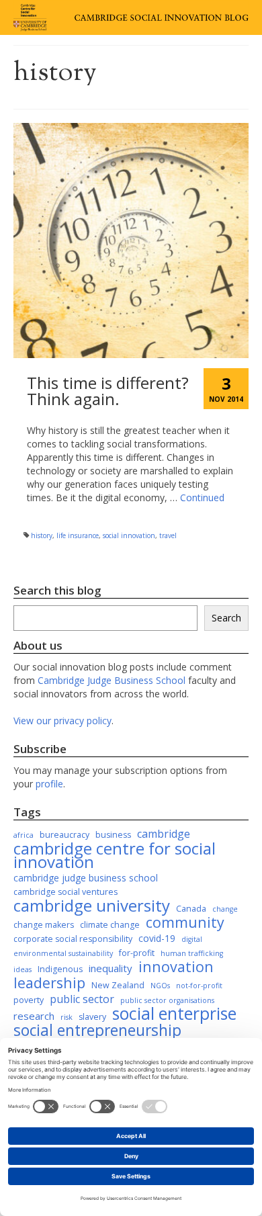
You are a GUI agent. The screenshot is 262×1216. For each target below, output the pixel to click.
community (185, 922)
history (41, 535)
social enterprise (174, 1013)
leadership (49, 983)
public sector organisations (167, 1000)
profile (49, 783)
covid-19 (156, 938)
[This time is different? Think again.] (131, 239)
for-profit (137, 953)
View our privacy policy (62, 720)
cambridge (163, 833)
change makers (43, 924)
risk (66, 1017)
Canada (191, 908)
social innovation (129, 535)
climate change (110, 924)
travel (168, 535)
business (113, 834)
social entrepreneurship (97, 1030)
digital (191, 939)
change (225, 909)
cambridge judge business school (85, 877)
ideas (22, 969)
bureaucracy (64, 834)
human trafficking (192, 953)
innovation (176, 966)
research (33, 1016)
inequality (110, 968)
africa (23, 835)
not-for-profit (199, 985)
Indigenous (60, 969)
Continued (202, 497)
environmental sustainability (63, 953)
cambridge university (91, 905)
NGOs (160, 985)
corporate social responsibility (72, 939)
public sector (82, 999)
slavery (92, 1017)
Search (226, 617)
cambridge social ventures (65, 892)
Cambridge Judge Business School (111, 680)
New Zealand (117, 985)
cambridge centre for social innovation (114, 855)
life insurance (77, 535)
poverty (28, 1000)
